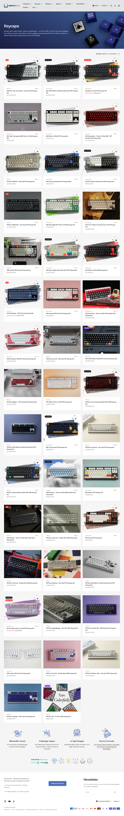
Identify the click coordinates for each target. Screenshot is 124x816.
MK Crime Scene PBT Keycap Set (56, 447)
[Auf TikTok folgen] (14, 801)
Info (34, 7)
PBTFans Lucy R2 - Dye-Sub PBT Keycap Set (60, 359)
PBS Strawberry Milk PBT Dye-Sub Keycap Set (21, 359)
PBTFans (9, 88)
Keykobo (9, 535)
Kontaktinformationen (51, 810)
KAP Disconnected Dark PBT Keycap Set (58, 182)
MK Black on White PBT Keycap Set (57, 136)
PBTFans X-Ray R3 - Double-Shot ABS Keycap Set (61, 538)
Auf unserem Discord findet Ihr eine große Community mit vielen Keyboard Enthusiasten (106, 747)
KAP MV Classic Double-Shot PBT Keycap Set (99, 182)
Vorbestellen (80, 4)
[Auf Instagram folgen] (5, 801)
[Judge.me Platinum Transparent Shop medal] (61, 761)
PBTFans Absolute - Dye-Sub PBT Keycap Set (60, 583)
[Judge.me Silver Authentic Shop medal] (75, 761)
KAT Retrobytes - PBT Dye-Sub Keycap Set (20, 313)
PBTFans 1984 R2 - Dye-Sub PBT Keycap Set (21, 182)
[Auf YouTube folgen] (9, 801)
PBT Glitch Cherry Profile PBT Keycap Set (59, 402)
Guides (25, 7)
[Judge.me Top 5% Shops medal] (82, 761)
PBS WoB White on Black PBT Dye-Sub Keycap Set (101, 359)
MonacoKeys (49, 88)
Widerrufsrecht (20, 810)
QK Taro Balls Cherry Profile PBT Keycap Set (20, 628)
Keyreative (87, 134)
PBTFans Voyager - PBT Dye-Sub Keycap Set (21, 717)
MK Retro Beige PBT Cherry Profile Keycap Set (60, 225)
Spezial (58, 4)
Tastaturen (26, 4)
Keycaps (37, 4)
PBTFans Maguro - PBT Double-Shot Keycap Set (22, 402)
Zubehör (68, 4)
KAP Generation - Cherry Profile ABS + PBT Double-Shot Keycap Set (98, 137)
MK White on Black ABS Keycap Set (96, 270)
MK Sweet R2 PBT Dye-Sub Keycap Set (58, 314)
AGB (13, 810)
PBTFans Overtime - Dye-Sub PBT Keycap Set (99, 447)
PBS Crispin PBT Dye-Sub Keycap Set (18, 673)
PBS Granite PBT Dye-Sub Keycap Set (18, 270)
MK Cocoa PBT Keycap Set (93, 538)
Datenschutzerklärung (31, 810)
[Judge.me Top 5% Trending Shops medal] (89, 761)
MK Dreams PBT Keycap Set (94, 493)
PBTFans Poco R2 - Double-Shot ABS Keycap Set (61, 673)
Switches (48, 4)
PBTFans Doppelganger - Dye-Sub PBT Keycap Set (62, 628)
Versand (41, 810)
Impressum (7, 810)
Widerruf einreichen (57, 783)
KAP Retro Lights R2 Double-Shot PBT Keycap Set (61, 270)
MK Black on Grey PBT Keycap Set (96, 91)
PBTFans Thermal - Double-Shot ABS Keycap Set (22, 583)
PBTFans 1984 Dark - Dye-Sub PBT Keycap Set (21, 225)
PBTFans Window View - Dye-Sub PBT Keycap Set (101, 673)
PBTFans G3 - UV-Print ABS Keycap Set (58, 717)
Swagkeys (48, 490)
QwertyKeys (9, 626)
